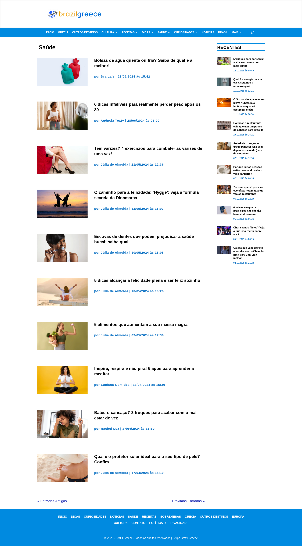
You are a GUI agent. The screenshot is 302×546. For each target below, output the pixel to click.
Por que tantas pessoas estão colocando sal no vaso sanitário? (247, 170)
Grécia (63, 32)
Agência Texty (112, 120)
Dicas (146, 32)
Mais (235, 32)
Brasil (223, 32)
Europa (238, 516)
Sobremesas (170, 516)
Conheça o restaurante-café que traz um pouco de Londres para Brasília (248, 126)
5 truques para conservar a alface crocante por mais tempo (248, 62)
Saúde (162, 32)
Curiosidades (184, 32)
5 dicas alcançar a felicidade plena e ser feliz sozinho (147, 280)
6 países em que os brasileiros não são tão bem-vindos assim (247, 211)
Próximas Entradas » (188, 501)
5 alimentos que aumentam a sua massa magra (141, 324)
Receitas (128, 32)
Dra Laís (108, 76)
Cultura (108, 32)
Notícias (208, 32)
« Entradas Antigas (52, 501)
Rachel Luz (110, 428)
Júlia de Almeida (114, 164)
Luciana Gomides (115, 385)
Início (50, 32)
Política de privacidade (168, 523)
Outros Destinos (85, 32)
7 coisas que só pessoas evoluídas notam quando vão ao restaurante (248, 190)
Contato (138, 523)
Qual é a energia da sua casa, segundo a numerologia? (247, 83)
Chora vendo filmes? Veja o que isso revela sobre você (248, 231)
